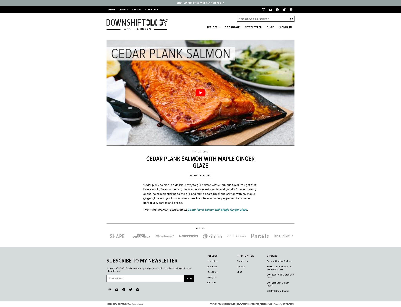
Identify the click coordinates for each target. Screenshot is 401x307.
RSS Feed (212, 266)
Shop (270, 27)
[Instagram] (263, 9)
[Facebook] (277, 9)
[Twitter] (284, 9)
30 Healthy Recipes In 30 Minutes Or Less (279, 268)
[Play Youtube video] (200, 93)
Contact (241, 266)
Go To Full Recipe (200, 175)
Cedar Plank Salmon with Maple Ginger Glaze (217, 209)
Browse (272, 256)
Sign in (287, 27)
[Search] (291, 19)
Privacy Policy (217, 304)
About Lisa (242, 261)
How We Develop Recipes (248, 304)
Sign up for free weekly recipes (199, 3)
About (124, 9)
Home (112, 9)
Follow (212, 256)
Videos (204, 152)
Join (189, 278)
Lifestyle (152, 9)
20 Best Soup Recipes (278, 291)
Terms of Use (266, 304)
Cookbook (232, 27)
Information (245, 256)
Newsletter (253, 27)
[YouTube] (270, 9)
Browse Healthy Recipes (279, 261)
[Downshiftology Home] (137, 24)
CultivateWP (288, 304)
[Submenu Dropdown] (219, 27)
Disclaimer (230, 304)
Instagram (212, 277)
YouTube (211, 282)
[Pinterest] (291, 9)
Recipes (212, 27)
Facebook (212, 271)
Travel (137, 9)
